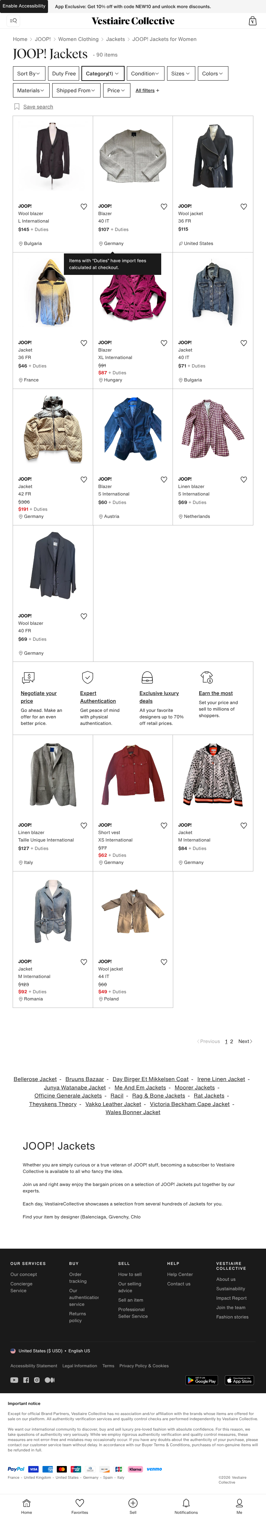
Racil (117, 1096)
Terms (108, 1366)
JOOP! (43, 39)
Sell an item (130, 1300)
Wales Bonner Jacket (133, 1112)
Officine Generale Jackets (68, 1096)
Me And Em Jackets (140, 1088)
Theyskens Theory (53, 1104)
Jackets (115, 39)
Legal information (79, 1366)
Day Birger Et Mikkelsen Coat (150, 1079)
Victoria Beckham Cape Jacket (190, 1104)
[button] (252, 20)
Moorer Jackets (195, 1088)
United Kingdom (37, 1477)
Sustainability (230, 1288)
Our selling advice (129, 1287)
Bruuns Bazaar (85, 1079)
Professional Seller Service (133, 1313)
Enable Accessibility (24, 6)
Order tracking (78, 1278)
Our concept (23, 1274)
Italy (121, 1477)
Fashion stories (232, 1317)
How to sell (129, 1274)
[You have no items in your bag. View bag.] (252, 20)
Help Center (180, 1274)
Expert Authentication (98, 697)
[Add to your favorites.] (84, 207)
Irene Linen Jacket (221, 1079)
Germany (91, 1477)
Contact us (179, 1283)
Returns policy (77, 1317)
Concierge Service (21, 1287)
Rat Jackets (209, 1096)
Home (20, 39)
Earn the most (216, 693)
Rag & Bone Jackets (158, 1096)
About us (226, 1279)
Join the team (231, 1307)
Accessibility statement (33, 1366)
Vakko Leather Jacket (113, 1104)
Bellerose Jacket (35, 1079)
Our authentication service (84, 1297)
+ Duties (39, 229)
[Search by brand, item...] (13, 21)
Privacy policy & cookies (144, 1366)
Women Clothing (78, 39)
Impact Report (231, 1298)
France (13, 1477)
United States (67, 1477)
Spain (108, 1477)
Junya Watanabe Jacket (75, 1088)
